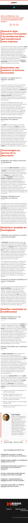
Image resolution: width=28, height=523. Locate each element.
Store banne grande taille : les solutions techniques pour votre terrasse (12, 485)
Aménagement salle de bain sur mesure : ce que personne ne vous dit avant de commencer (13, 467)
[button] (10, 25)
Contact (8, 509)
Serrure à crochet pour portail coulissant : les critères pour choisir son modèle (13, 474)
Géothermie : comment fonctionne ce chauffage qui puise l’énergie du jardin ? (12, 479)
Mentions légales (20, 509)
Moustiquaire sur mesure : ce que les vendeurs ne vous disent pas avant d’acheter (13, 455)
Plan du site (24, 510)
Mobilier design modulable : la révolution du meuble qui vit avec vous (14, 461)
